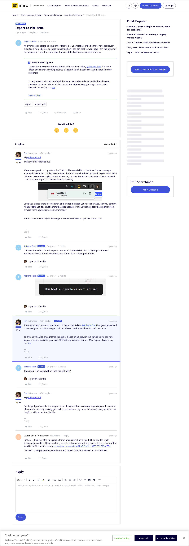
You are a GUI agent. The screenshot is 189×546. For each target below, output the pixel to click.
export (28, 104)
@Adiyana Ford (94, 66)
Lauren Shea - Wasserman (36, 435)
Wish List (106, 5)
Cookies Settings (122, 538)
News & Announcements (77, 5)
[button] (151, 6)
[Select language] (136, 6)
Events (95, 5)
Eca (25, 153)
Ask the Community (74, 15)
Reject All (143, 538)
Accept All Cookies (166, 538)
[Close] (184, 538)
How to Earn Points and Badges (150, 69)
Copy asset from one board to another (147, 47)
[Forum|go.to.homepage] (28, 6)
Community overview (31, 15)
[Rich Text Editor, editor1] (66, 497)
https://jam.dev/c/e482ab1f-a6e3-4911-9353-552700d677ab (82, 446)
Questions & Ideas (53, 15)
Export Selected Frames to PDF (143, 52)
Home (15, 15)
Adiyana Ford (30, 41)
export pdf (40, 104)
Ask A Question (150, 189)
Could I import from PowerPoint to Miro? (148, 42)
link (53, 87)
